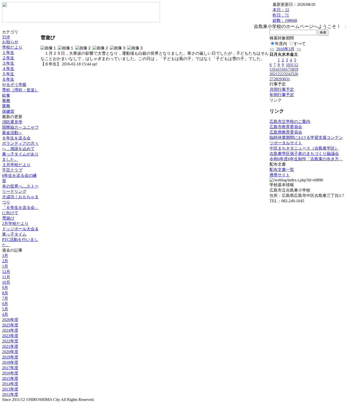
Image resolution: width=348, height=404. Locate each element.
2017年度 (10, 368)
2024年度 (10, 330)
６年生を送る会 (16, 138)
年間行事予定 (282, 95)
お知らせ (10, 42)
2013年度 (10, 389)
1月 (5, 266)
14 (276, 69)
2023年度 (10, 336)
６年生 (8, 79)
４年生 (8, 68)
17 (288, 69)
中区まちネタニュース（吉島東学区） (304, 148)
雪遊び (8, 218)
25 (292, 74)
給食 (6, 95)
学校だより (12, 47)
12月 (6, 271)
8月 (5, 293)
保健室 (8, 111)
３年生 (8, 63)
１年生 (8, 52)
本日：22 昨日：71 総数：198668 (285, 15)
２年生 (8, 58)
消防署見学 (12, 122)
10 (288, 65)
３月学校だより (16, 165)
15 (280, 69)
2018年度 (10, 362)
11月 (6, 277)
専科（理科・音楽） (20, 90)
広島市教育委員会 (286, 127)
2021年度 (10, 346)
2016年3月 (285, 49)
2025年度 (10, 325)
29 (280, 79)
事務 (6, 100)
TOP (6, 37)
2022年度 (10, 341)
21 (276, 74)
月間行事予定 (282, 89)
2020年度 (10, 352)
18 (292, 69)
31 (288, 79)
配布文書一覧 (282, 169)
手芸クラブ (12, 170)
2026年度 (10, 320)
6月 (5, 303)
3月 (5, 255)
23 (284, 74)
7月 (5, 298)
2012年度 (10, 394)
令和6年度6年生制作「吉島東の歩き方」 (306, 159)
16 (284, 69)
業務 (6, 106)
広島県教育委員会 (286, 132)
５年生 (8, 74)
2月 (5, 261)
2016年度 (10, 373)
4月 (5, 314)
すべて (299, 43)
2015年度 (10, 378)
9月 (5, 287)
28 (276, 79)
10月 (6, 282)
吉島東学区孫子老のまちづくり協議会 (304, 153)
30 (284, 79)
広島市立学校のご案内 (290, 121)
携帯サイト (280, 175)
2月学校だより (15, 223)
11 (292, 65)
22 (280, 74)
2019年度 (10, 357)
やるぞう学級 (14, 84)
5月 (5, 309)
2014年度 (10, 384)
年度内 (281, 43)
